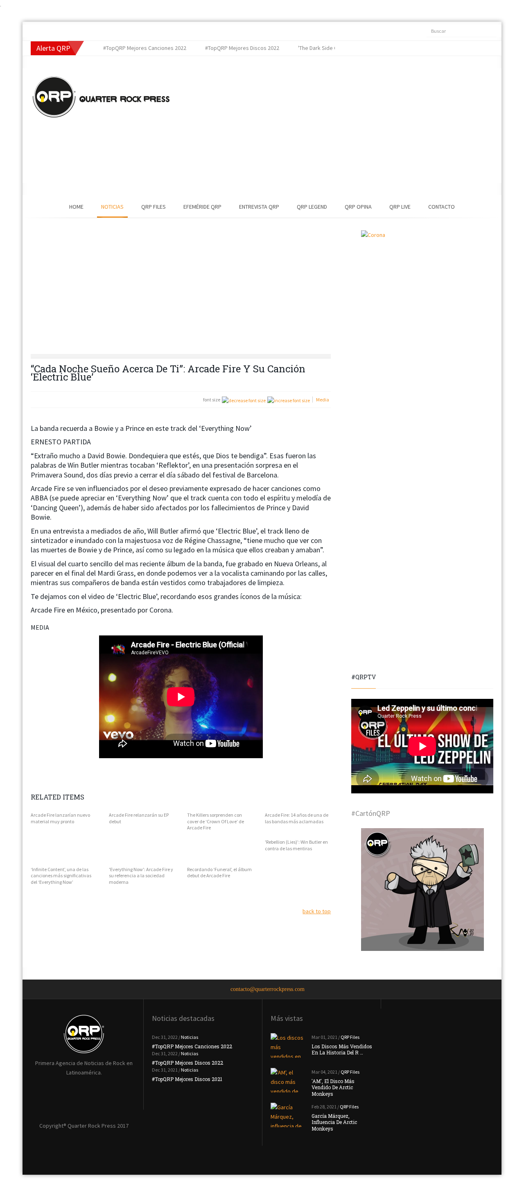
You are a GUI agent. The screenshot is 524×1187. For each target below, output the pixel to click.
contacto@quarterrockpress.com (267, 989)
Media (322, 399)
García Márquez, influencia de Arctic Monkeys (334, 1122)
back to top (317, 911)
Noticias (112, 206)
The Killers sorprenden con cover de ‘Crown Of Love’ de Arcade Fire (215, 821)
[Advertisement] (321, 125)
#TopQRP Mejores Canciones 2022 (192, 1046)
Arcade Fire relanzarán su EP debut (139, 818)
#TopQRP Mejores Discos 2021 (187, 1079)
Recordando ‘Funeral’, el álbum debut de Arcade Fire (219, 872)
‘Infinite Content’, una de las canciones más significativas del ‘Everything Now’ (61, 875)
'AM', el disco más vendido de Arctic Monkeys (333, 1087)
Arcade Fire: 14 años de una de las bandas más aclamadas (296, 818)
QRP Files (153, 206)
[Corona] (422, 291)
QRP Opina (358, 206)
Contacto (441, 206)
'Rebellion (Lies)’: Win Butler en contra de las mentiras (296, 845)
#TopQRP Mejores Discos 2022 (187, 1062)
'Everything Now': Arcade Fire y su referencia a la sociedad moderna (141, 875)
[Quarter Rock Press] (101, 97)
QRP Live (400, 206)
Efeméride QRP (202, 206)
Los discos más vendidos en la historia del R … (342, 1049)
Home (76, 206)
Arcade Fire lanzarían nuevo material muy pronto (60, 818)
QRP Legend (312, 206)
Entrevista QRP (259, 206)
